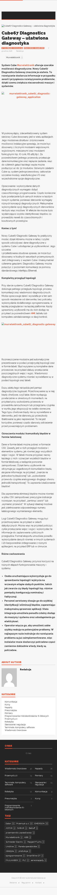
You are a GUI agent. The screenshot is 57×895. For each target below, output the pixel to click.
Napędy (8, 707)
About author (11, 662)
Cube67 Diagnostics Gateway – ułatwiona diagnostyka (25, 38)
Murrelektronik (25, 65)
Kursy (7, 704)
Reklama (13, 883)
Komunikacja (11, 702)
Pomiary (9, 713)
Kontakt (38, 883)
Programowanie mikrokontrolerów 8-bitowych (27, 716)
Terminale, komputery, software (20, 727)
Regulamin (26, 883)
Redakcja (20, 51)
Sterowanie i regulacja (12, 48)
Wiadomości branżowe (34, 48)
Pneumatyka (11, 710)
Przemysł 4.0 (11, 719)
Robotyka (9, 721)
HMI (33, 313)
